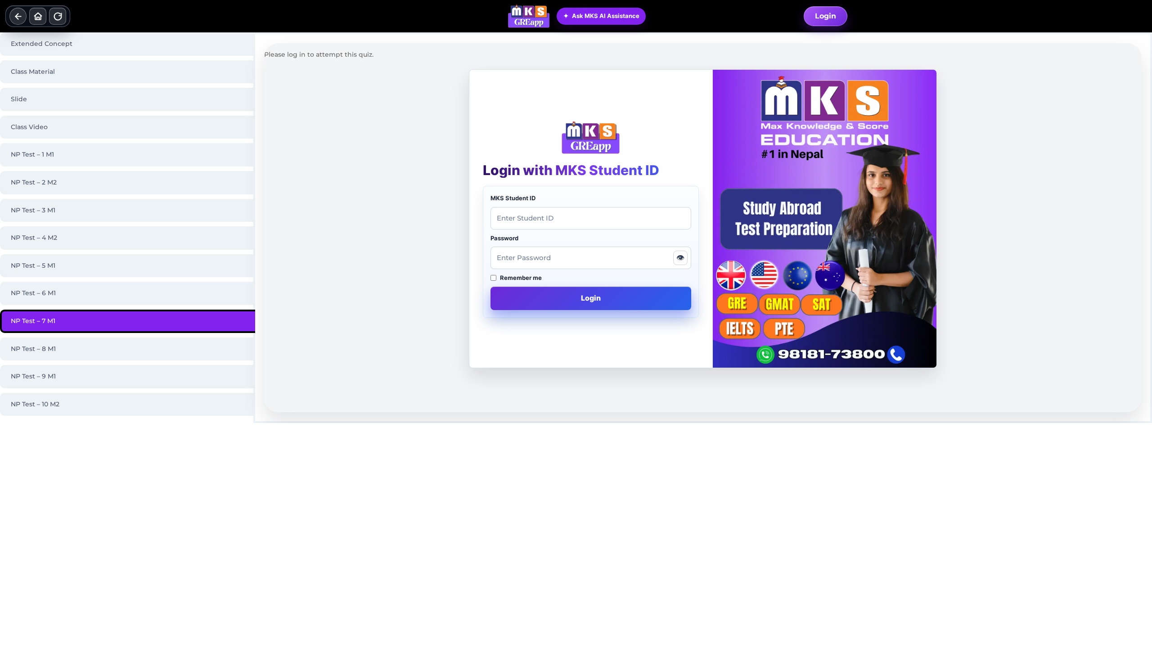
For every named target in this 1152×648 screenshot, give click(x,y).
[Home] (37, 16)
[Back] (18, 16)
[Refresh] (57, 16)
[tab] (127, 44)
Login (825, 16)
